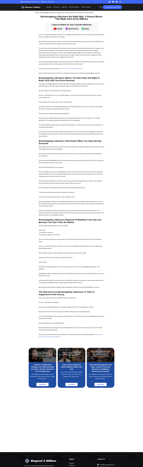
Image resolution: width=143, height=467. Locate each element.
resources (57, 7)
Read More (42, 384)
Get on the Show (74, 7)
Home (37, 12)
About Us (64, 7)
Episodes (49, 7)
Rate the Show (86, 7)
